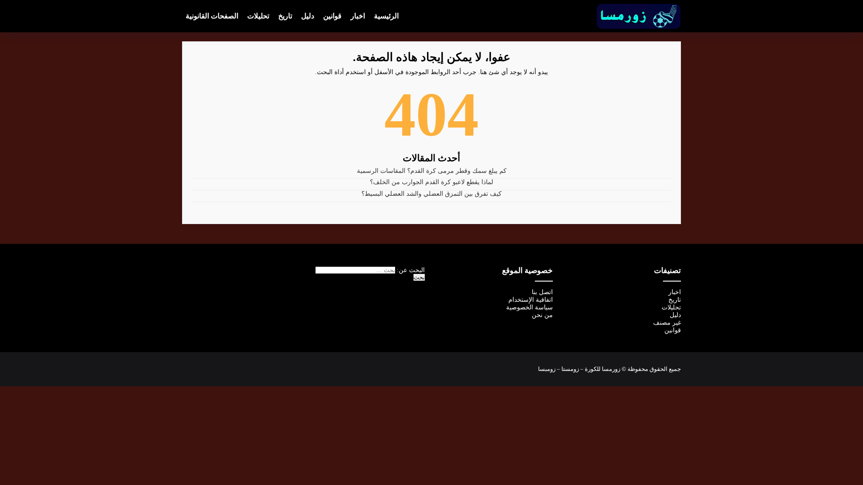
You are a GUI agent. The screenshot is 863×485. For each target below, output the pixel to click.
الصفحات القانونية (212, 16)
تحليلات (258, 16)
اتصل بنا (542, 292)
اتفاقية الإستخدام (530, 299)
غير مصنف (667, 322)
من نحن (542, 315)
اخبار (358, 16)
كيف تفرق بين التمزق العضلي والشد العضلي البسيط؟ (431, 193)
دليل (307, 16)
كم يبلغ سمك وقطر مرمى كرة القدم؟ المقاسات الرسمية (432, 171)
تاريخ (285, 16)
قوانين (332, 16)
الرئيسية (386, 16)
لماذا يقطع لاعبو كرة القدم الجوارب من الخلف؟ (431, 182)
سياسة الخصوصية (529, 307)
